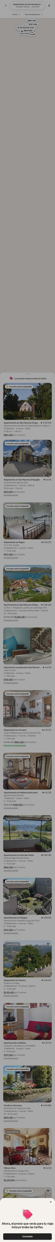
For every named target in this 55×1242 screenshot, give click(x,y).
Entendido (27, 1236)
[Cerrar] (51, 1202)
